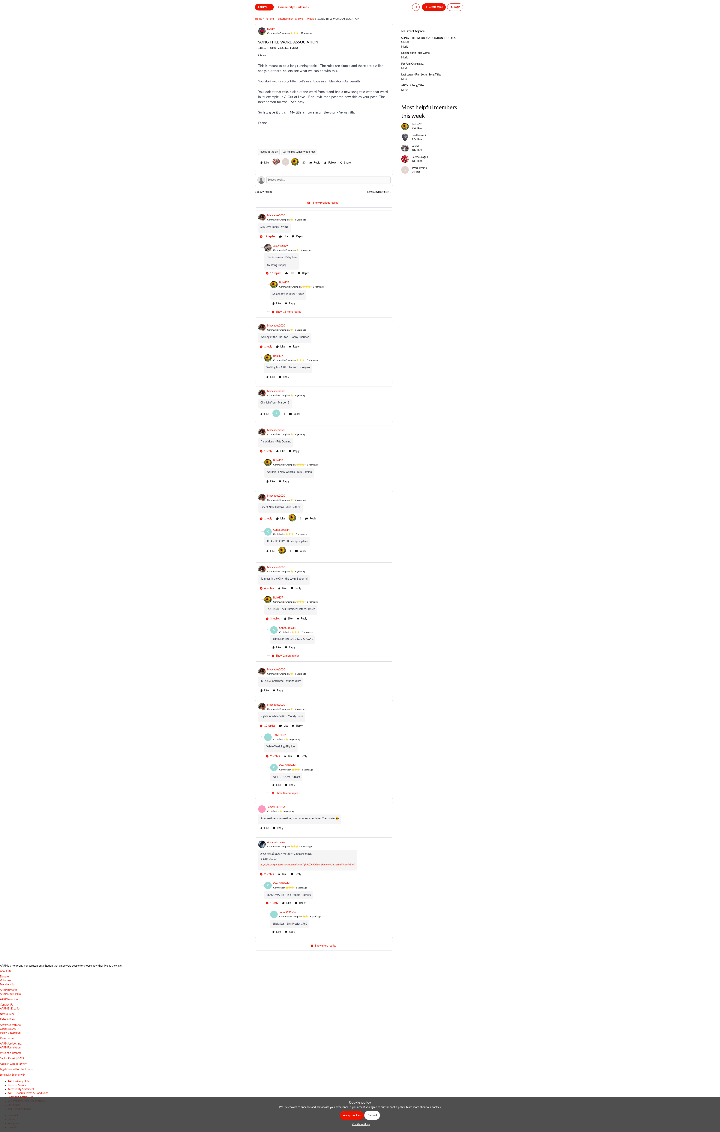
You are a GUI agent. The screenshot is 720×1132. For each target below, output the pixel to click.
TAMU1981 (279, 735)
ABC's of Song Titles (412, 85)
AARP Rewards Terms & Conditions (28, 1093)
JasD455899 (280, 246)
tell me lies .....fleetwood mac (299, 152)
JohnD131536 (287, 912)
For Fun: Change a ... (412, 64)
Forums (270, 19)
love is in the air (269, 152)
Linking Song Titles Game (415, 53)
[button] (434, 7)
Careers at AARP (9, 1029)
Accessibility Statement (21, 1089)
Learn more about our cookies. (423, 1107)
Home (258, 19)
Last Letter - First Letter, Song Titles (421, 74)
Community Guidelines (293, 7)
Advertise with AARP (12, 1025)
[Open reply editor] (324, 180)
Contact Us (6, 1004)
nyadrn (271, 29)
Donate (4, 976)
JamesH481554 (276, 807)
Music (310, 19)
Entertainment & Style (290, 19)
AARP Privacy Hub (18, 1081)
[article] (324, 227)
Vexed (415, 146)
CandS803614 (281, 530)
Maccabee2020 (276, 215)
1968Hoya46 (419, 168)
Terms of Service (17, 1085)
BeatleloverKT (420, 135)
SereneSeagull (420, 157)
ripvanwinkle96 (276, 842)
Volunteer (5, 980)
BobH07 (284, 282)
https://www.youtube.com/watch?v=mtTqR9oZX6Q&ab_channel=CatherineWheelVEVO (307, 864)
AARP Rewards (8, 990)
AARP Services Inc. (11, 1043)
